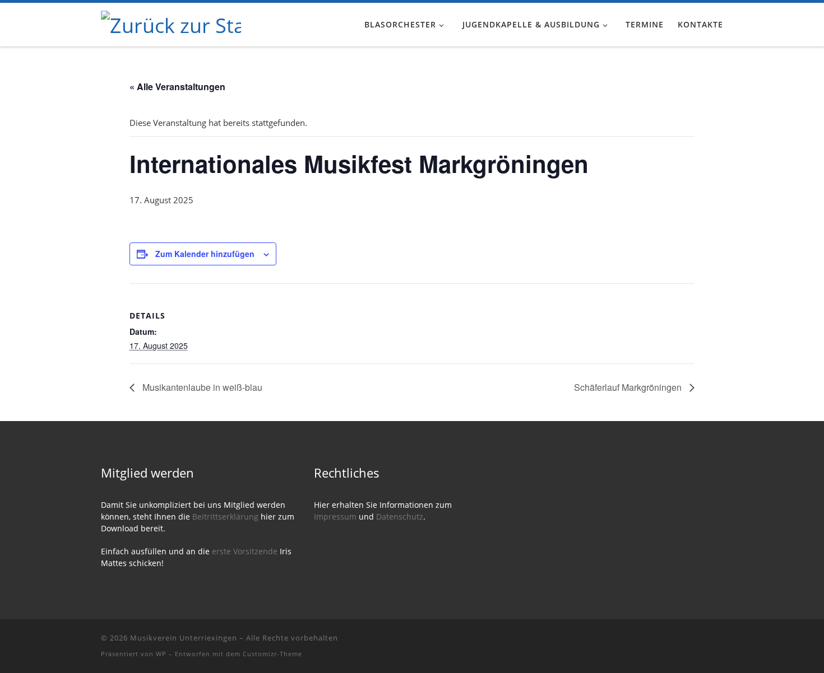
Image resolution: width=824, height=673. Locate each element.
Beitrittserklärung (226, 517)
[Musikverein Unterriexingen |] (171, 23)
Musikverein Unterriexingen (183, 638)
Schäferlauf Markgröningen (629, 387)
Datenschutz (399, 517)
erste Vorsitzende (246, 551)
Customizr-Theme (272, 653)
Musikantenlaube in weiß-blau (201, 387)
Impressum (335, 517)
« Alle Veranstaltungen (177, 86)
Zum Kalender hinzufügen (204, 253)
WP (161, 653)
